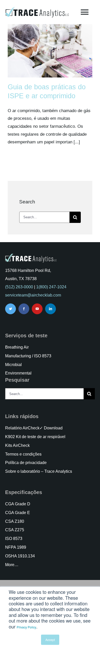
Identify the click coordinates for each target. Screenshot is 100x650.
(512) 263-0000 (19, 287)
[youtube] (37, 308)
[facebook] (23, 308)
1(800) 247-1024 (51, 287)
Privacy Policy (26, 627)
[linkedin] (50, 308)
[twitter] (10, 308)
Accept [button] (50, 639)
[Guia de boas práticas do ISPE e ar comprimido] (50, 50)
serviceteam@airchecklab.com (33, 295)
